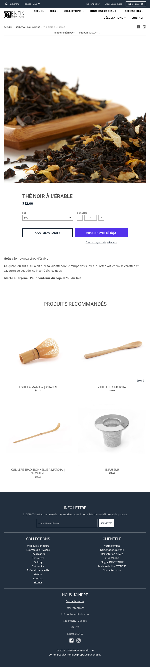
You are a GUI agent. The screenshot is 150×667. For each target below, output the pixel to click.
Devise (27, 3)
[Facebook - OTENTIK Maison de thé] (138, 27)
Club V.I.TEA (112, 558)
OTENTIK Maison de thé (80, 650)
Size (24, 212)
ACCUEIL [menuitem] (39, 11)
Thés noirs (38, 566)
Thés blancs (38, 554)
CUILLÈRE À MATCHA (112, 387)
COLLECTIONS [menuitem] (73, 11)
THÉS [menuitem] (53, 11)
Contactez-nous (112, 570)
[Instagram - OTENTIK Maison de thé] (144, 27)
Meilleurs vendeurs (38, 545)
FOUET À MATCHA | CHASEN (38, 387)
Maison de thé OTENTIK (112, 566)
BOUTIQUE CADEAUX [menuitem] (103, 11)
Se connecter (93, 3)
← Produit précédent (63, 32)
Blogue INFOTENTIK (112, 562)
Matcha (38, 574)
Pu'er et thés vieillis (38, 570)
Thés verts (38, 558)
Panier (137, 3)
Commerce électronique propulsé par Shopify (75, 654)
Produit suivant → (89, 32)
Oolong (38, 562)
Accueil (8, 27)
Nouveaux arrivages (38, 550)
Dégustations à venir (112, 550)
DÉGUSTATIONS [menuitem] (113, 17)
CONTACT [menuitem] (137, 17)
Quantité (82, 212)
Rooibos (38, 578)
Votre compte (112, 545)
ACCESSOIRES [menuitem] (133, 11)
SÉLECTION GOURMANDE (28, 27)
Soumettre (106, 523)
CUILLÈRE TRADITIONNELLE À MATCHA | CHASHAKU (38, 471)
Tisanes (38, 582)
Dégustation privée (112, 554)
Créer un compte (113, 3)
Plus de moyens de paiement (101, 242)
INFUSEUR (112, 469)
